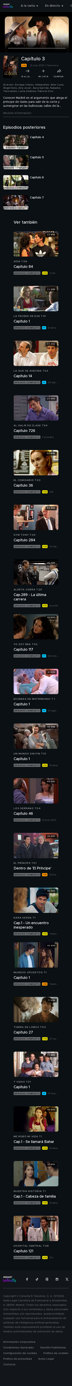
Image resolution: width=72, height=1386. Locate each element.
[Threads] (47, 1279)
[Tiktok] (37, 1279)
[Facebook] (27, 1279)
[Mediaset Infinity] (8, 5)
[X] (67, 1279)
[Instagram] (57, 1279)
